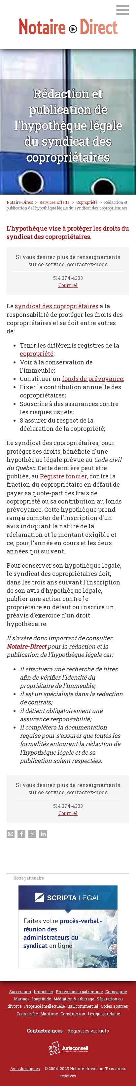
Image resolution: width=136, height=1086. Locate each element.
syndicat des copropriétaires (56, 306)
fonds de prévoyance (92, 379)
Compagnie (116, 991)
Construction (72, 1013)
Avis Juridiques (25, 1068)
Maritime (49, 1013)
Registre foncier (63, 476)
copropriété (36, 353)
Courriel (68, 285)
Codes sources (114, 1006)
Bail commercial (82, 1006)
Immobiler (43, 991)
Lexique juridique (104, 1013)
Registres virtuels (88, 1031)
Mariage (21, 998)
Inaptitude (41, 998)
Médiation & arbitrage (73, 998)
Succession (20, 991)
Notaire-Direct (20, 202)
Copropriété (86, 202)
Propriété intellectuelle (44, 1006)
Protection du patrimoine (79, 991)
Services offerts (55, 202)
